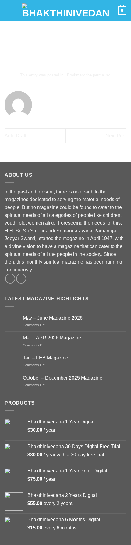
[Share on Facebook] (49, 53)
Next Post (115, 135)
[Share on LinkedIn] (93, 53)
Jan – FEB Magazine (45, 357)
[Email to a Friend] (71, 53)
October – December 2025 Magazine (62, 377)
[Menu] (8, 10)
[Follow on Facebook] (10, 279)
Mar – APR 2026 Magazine (52, 337)
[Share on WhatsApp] (38, 53)
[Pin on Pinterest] (82, 53)
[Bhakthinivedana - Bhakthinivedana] (65, 10)
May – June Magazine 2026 (53, 317)
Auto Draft (15, 135)
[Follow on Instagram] (21, 279)
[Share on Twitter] (60, 53)
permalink (101, 75)
